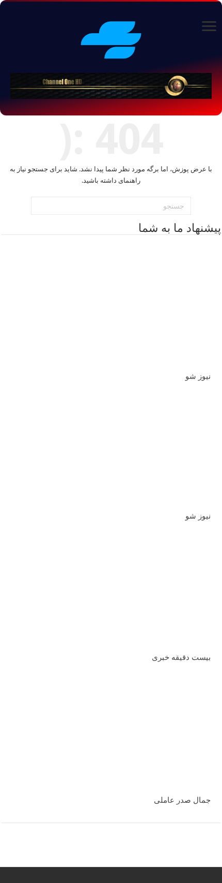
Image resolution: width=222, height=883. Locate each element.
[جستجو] (40, 206)
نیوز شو (198, 376)
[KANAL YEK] (111, 38)
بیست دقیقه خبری (181, 657)
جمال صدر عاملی (182, 800)
